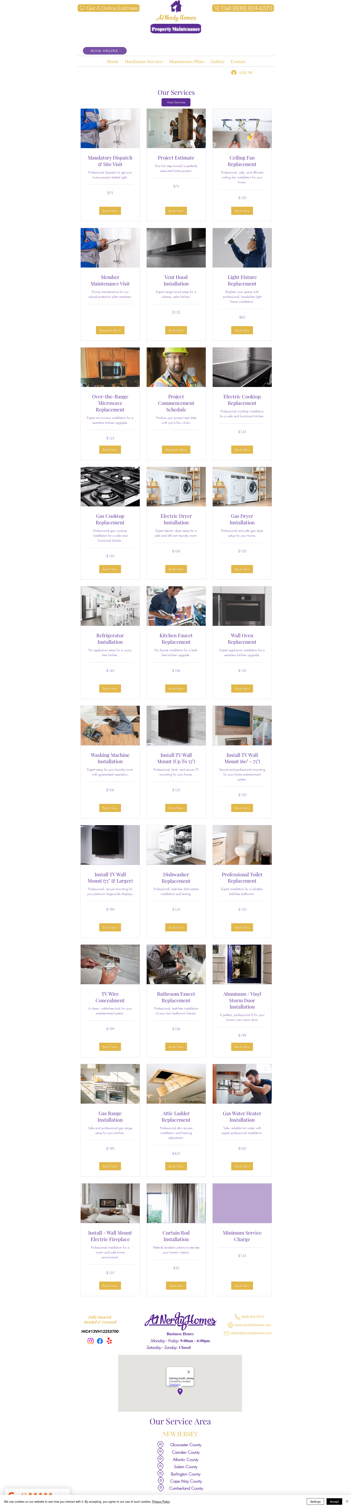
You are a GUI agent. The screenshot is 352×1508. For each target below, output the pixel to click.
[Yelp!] (109, 1341)
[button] (110, 211)
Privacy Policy (161, 1501)
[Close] (347, 1501)
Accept (334, 1501)
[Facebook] (100, 1341)
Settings (315, 1501)
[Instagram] (91, 1341)
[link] (110, 160)
